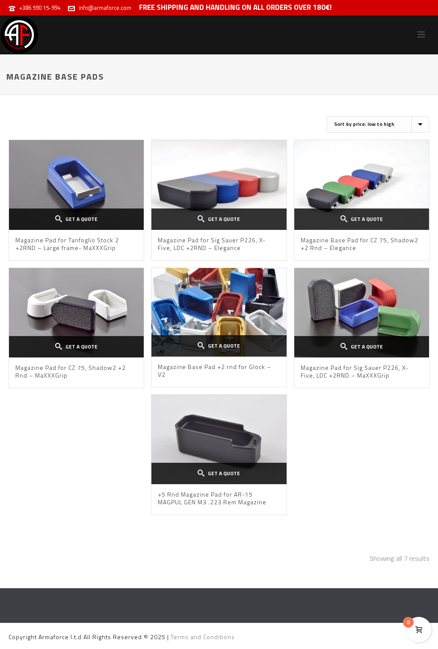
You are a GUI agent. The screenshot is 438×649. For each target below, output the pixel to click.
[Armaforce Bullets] (19, 34)
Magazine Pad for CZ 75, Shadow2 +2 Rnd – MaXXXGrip (70, 371)
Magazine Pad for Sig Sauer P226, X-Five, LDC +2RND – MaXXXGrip (354, 371)
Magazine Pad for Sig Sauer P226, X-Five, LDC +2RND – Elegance (212, 243)
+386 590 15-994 (39, 7)
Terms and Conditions (203, 636)
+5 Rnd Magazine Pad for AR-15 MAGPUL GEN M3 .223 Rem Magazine (212, 498)
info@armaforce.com (105, 7)
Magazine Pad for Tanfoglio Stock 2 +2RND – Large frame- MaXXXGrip (67, 243)
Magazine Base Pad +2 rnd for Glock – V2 (214, 370)
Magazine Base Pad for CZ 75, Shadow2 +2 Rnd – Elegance (359, 243)
